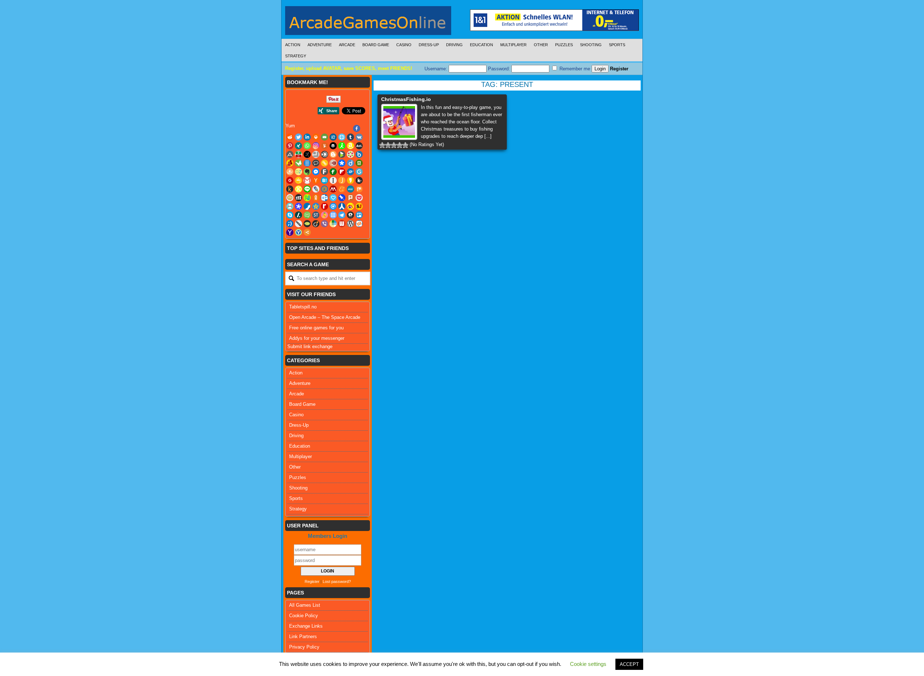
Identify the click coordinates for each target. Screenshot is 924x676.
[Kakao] (350, 180)
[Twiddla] (298, 223)
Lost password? (337, 581)
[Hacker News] (315, 180)
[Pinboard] (341, 197)
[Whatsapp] (307, 145)
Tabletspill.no (303, 307)
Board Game (375, 45)
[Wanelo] (333, 223)
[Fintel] (333, 171)
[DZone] (298, 171)
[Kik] (359, 180)
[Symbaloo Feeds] (333, 215)
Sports (617, 45)
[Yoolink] (298, 232)
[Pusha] (307, 206)
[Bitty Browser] (315, 154)
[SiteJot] (359, 206)
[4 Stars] (399, 145)
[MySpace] (298, 197)
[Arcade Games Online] (368, 22)
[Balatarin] (298, 154)
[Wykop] (359, 223)
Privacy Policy (304, 647)
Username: (436, 68)
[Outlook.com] (324, 197)
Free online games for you (316, 327)
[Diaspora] (341, 163)
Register (619, 68)
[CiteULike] (307, 163)
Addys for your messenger (316, 338)
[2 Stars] (388, 145)
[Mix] (359, 189)
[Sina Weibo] (350, 206)
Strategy (295, 56)
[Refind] (333, 206)
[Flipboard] (341, 171)
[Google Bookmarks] (289, 180)
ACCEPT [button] (629, 664)
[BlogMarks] (341, 154)
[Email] (324, 137)
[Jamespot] (341, 180)
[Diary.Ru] (333, 163)
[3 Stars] (394, 145)
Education (481, 45)
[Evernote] (307, 171)
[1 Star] (382, 145)
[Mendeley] (333, 189)
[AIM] (341, 145)
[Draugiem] (289, 171)
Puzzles (564, 45)
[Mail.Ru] (324, 189)
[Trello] (359, 215)
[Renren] (341, 206)
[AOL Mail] (359, 145)
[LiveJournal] (315, 189)
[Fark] (324, 171)
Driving (454, 45)
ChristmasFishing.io (406, 99)
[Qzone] (315, 206)
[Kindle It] (289, 189)
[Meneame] (341, 189)
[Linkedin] (307, 137)
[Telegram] (341, 215)
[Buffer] (333, 145)
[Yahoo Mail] (289, 232)
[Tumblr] (350, 137)
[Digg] (333, 137)
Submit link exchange (309, 346)
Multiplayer (513, 45)
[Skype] (289, 215)
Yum (290, 125)
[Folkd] (350, 171)
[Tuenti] (289, 223)
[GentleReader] (359, 171)
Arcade (347, 45)
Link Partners (303, 636)
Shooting (591, 45)
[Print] (315, 137)
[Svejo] (324, 215)
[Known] (298, 189)
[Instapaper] (333, 180)
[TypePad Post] (307, 223)
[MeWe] (350, 189)
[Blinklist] (324, 154)
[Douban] (359, 163)
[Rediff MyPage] (324, 206)
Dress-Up (429, 45)
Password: (499, 68)
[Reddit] (289, 137)
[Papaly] (333, 197)
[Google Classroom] (298, 180)
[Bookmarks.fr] (350, 154)
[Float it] (341, 137)
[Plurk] (350, 197)
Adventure (320, 45)
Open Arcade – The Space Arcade (324, 317)
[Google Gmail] (307, 180)
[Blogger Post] (333, 154)
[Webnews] (341, 223)
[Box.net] (359, 154)
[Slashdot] (298, 215)
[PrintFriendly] (289, 206)
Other (541, 45)
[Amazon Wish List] (350, 145)
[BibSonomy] (307, 154)
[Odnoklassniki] (315, 197)
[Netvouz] (307, 197)
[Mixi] (289, 197)
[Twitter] (298, 137)
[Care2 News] (298, 163)
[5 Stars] (405, 145)
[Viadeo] (315, 223)
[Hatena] (324, 180)
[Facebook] (356, 128)
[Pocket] (359, 197)
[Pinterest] (289, 145)
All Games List (304, 605)
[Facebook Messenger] (315, 171)
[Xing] (298, 145)
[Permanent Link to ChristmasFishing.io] (399, 122)
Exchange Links (306, 626)
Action (292, 45)
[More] (307, 232)
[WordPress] (350, 223)
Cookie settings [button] (588, 664)
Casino (403, 45)
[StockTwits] (315, 215)
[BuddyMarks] (289, 163)
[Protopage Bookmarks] (298, 206)
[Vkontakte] (359, 137)
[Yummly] (324, 145)
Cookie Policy (303, 615)
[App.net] (289, 154)
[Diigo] (350, 163)
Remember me (574, 68)
